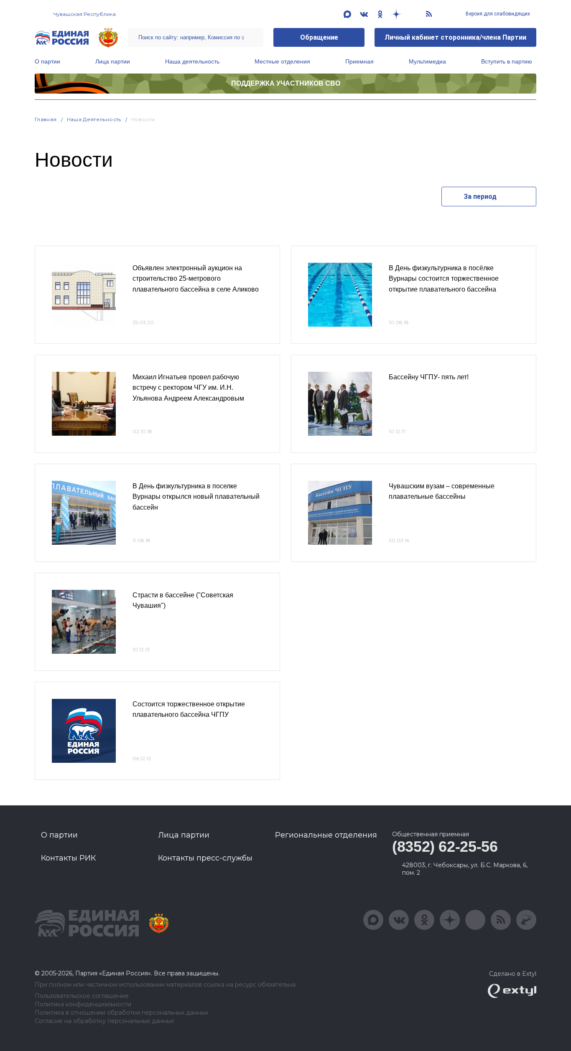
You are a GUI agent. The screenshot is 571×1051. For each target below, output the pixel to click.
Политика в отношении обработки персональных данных (121, 1012)
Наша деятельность (192, 61)
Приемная (359, 61)
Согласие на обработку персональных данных (104, 1021)
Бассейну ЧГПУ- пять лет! (429, 377)
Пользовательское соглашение (82, 996)
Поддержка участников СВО (285, 83)
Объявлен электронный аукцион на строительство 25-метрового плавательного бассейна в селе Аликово (196, 278)
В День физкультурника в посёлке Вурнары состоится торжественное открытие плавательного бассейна (444, 278)
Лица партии (112, 61)
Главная (46, 119)
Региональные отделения (326, 835)
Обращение (319, 37)
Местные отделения (282, 61)
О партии (47, 61)
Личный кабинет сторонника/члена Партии (455, 37)
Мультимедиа (427, 61)
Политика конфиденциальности (83, 1004)
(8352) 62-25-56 (445, 846)
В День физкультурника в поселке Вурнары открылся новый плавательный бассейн (196, 496)
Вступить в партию (506, 61)
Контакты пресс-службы (205, 858)
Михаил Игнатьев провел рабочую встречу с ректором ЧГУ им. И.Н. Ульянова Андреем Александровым (188, 387)
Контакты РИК (68, 858)
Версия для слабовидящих (497, 14)
